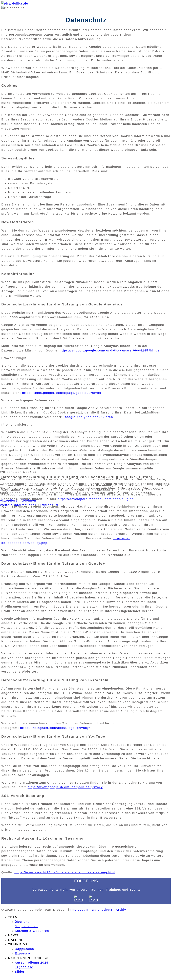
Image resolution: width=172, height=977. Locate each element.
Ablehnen (28, 500)
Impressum (49, 505)
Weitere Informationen (18, 505)
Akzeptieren (10, 500)
